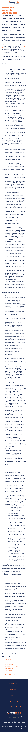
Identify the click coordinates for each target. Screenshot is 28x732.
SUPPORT (13, 695)
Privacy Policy (8, 662)
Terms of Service (9, 659)
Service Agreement (9, 664)
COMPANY (13, 701)
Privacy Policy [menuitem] (18, 716)
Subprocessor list (9, 670)
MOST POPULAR (13, 683)
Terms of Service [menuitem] (10, 716)
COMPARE (13, 689)
